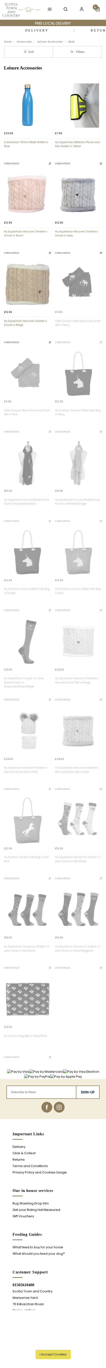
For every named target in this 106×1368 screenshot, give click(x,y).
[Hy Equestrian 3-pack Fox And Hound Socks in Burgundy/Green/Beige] (27, 641)
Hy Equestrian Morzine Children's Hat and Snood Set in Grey (76, 770)
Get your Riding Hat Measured (36, 1209)
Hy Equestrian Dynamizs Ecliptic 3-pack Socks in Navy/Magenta (78, 949)
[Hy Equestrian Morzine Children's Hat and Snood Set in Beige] (78, 641)
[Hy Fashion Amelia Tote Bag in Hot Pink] (27, 820)
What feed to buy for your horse (38, 1247)
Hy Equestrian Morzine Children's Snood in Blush (25, 234)
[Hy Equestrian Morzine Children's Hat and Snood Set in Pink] (27, 731)
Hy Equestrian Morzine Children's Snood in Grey (76, 234)
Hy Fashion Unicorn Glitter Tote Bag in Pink (78, 591)
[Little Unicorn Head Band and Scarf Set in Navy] (78, 284)
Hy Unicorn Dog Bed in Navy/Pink (25, 1036)
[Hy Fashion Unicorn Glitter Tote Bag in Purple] (27, 552)
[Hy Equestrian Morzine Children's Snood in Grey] (78, 194)
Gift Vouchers (23, 1216)
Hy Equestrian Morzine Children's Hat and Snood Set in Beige (76, 680)
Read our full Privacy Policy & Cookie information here (53, 1343)
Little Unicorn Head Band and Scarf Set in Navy (78, 323)
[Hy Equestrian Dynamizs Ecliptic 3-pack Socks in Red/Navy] (27, 909)
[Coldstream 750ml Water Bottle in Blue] (27, 105)
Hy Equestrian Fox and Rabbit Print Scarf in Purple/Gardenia (26, 502)
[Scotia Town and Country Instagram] (59, 1107)
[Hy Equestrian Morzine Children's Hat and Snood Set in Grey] (78, 731)
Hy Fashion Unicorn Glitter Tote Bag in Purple (27, 591)
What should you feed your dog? (39, 1253)
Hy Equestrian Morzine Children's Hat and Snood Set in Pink (25, 770)
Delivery (19, 1146)
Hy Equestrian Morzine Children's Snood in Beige (25, 323)
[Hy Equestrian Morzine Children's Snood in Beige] (27, 284)
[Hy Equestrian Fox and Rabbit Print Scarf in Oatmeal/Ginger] (78, 463)
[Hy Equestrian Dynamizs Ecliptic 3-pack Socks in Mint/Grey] (78, 820)
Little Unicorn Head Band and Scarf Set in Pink (27, 412)
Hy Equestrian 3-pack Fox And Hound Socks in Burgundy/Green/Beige (23, 682)
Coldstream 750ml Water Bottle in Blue (26, 144)
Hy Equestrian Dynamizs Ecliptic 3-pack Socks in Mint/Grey (78, 859)
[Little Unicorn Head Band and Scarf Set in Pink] (27, 373)
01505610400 (23, 1285)
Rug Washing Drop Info (31, 1203)
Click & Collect (24, 1153)
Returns (19, 1159)
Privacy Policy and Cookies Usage (40, 1172)
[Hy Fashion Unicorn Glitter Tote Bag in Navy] (78, 373)
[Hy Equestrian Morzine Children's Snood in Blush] (27, 194)
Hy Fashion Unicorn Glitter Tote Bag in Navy (78, 412)
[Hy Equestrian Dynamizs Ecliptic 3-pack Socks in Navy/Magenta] (78, 909)
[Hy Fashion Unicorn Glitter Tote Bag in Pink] (78, 552)
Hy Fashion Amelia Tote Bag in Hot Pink (26, 859)
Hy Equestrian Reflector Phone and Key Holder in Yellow (77, 144)
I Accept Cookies (53, 1354)
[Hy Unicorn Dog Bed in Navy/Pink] (27, 999)
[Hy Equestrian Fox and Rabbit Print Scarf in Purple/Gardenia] (27, 463)
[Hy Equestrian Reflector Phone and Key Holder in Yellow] (78, 105)
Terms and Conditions (30, 1166)
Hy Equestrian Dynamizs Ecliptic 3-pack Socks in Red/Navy (27, 949)
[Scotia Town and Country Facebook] (46, 1107)
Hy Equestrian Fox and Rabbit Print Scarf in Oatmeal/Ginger (77, 502)
